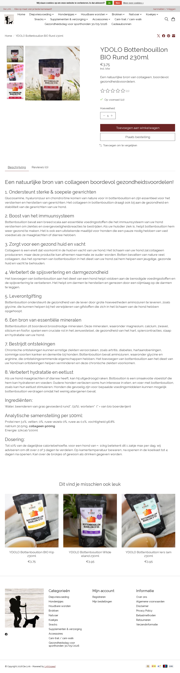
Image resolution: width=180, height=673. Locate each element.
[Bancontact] (159, 666)
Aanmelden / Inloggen (164, 9)
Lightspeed (50, 666)
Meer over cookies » (133, 3)
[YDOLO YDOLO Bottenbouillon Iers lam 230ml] (148, 520)
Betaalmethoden (146, 615)
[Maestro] (165, 666)
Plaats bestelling (137, 137)
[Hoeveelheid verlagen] (104, 115)
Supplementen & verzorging (65, 629)
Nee (118, 3)
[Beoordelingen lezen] (113, 91)
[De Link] (9, 19)
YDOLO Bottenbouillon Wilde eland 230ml (90, 554)
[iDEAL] (154, 666)
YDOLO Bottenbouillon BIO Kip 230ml (31, 554)
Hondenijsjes (56, 601)
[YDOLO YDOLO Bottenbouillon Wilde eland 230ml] (90, 520)
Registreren (99, 596)
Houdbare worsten (60, 606)
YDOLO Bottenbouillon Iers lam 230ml (148, 554)
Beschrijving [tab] (17, 167)
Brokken (54, 610)
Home (21, 14)
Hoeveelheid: (107, 108)
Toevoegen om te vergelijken (120, 145)
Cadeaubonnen (121, 24)
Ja (109, 3)
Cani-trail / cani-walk (128, 19)
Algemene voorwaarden (150, 601)
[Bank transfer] (171, 666)
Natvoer (53, 615)
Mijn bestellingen (102, 601)
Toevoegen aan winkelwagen (137, 128)
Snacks (53, 624)
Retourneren (143, 619)
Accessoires (56, 633)
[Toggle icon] (166, 19)
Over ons (141, 596)
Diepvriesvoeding (59, 596)
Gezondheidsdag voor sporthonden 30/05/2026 (76, 24)
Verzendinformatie (147, 624)
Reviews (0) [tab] (40, 167)
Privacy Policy (144, 610)
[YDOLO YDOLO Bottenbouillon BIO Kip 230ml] (32, 520)
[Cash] (148, 666)
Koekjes (53, 619)
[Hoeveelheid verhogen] (111, 115)
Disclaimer (142, 606)
